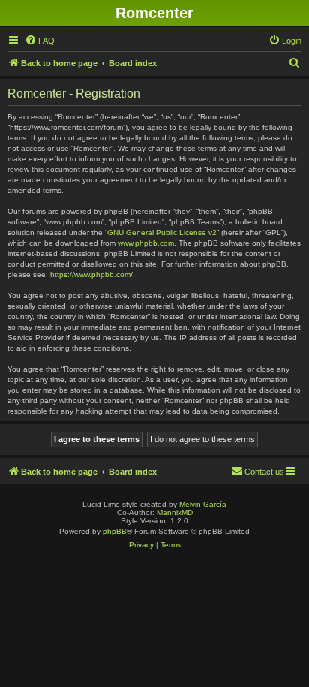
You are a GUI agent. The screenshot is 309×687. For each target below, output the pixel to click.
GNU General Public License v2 (162, 232)
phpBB (115, 531)
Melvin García (202, 504)
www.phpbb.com (146, 243)
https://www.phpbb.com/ (91, 274)
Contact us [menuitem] (264, 471)
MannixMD (175, 512)
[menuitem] (40, 41)
